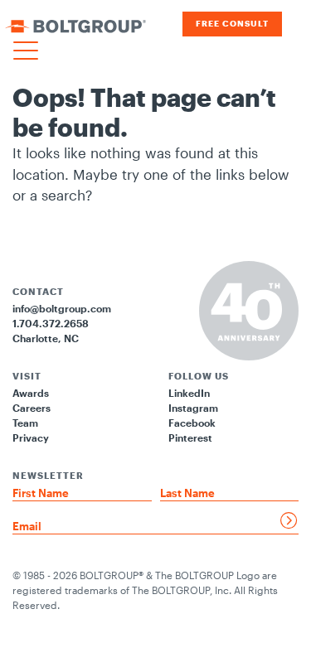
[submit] (289, 520)
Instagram (193, 407)
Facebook (192, 422)
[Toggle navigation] (25, 51)
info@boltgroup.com (61, 308)
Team (25, 422)
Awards (30, 393)
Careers (31, 407)
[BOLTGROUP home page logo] (75, 24)
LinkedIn (189, 393)
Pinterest (190, 437)
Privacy (30, 437)
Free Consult (232, 23)
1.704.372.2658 (50, 323)
